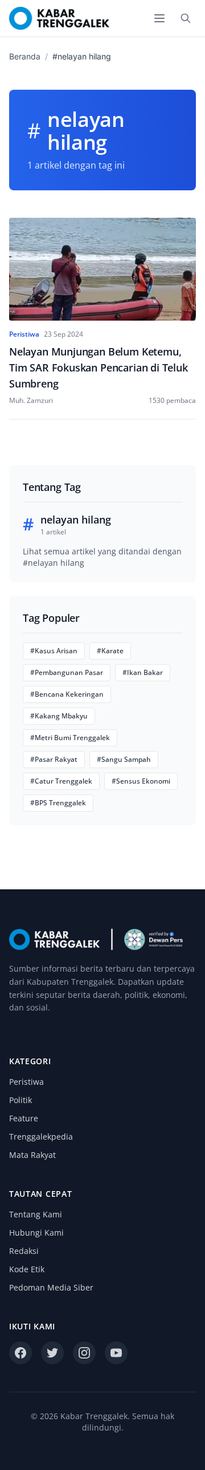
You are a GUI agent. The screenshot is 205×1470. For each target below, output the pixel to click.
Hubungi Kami (36, 1232)
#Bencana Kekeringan (67, 694)
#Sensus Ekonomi (141, 781)
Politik (20, 1099)
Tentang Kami (35, 1214)
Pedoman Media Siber (51, 1287)
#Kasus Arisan (53, 651)
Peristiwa (26, 1081)
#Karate (110, 651)
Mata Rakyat (32, 1154)
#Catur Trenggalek (61, 781)
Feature (23, 1118)
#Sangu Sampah (124, 759)
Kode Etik (26, 1269)
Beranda (24, 56)
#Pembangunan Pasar (66, 672)
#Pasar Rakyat (53, 759)
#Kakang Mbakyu (59, 716)
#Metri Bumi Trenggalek (70, 737)
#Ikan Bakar (142, 672)
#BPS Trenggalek (58, 803)
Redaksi (24, 1250)
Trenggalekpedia (41, 1136)
